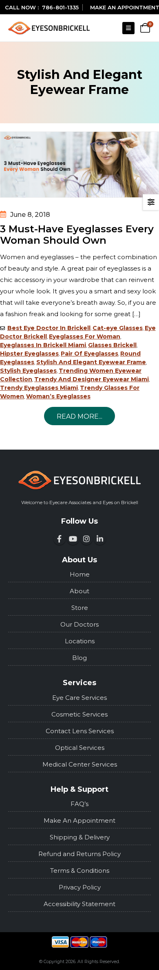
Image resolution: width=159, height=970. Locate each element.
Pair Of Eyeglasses (89, 353)
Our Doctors (79, 624)
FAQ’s (79, 804)
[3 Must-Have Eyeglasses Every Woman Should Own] (79, 164)
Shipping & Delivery (80, 837)
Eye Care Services (79, 697)
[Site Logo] (49, 28)
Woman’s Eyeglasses (58, 396)
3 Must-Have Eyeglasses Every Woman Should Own (77, 234)
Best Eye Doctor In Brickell (49, 328)
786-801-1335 (60, 7)
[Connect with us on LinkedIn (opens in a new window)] (100, 539)
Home (80, 574)
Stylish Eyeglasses (28, 370)
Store (79, 608)
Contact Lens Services (80, 731)
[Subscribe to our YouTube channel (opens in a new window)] (73, 539)
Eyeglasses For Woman (84, 336)
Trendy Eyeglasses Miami (39, 387)
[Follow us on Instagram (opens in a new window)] (86, 539)
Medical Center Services (79, 764)
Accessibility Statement (79, 904)
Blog (79, 658)
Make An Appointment (79, 820)
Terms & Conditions (79, 870)
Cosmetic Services (79, 714)
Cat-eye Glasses (118, 328)
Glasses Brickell (112, 345)
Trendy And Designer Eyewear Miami (91, 379)
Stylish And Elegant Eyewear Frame (91, 362)
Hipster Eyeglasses (29, 353)
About (79, 591)
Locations (80, 641)
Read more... (79, 416)
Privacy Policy (80, 887)
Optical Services (79, 748)
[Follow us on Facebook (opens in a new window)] (59, 539)
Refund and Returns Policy (79, 854)
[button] (128, 28)
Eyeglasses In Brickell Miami (43, 345)
